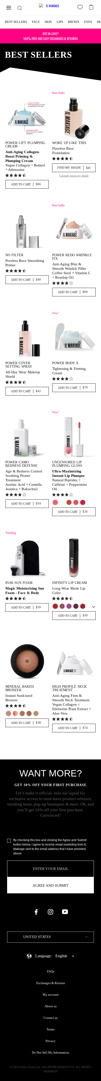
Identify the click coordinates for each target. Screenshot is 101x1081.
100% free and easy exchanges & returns (50, 36)
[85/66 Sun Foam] (27, 558)
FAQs (50, 971)
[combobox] (50, 937)
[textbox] (50, 937)
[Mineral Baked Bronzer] (27, 662)
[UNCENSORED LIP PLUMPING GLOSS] (74, 437)
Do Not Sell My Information (50, 1052)
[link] (16, 175)
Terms (50, 1029)
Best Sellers (16, 22)
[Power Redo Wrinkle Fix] (74, 230)
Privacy (51, 1041)
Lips (60, 22)
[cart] (91, 7)
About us (51, 1006)
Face (36, 22)
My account (51, 994)
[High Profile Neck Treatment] (74, 662)
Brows (73, 22)
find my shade (73, 167)
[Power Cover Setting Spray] (27, 338)
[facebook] (36, 912)
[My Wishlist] (80, 8)
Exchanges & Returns (50, 983)
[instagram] (50, 912)
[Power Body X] (74, 338)
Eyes (88, 22)
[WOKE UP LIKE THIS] (74, 118)
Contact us (50, 1018)
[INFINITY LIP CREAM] (74, 558)
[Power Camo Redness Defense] (27, 437)
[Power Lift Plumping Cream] (27, 118)
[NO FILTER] (27, 230)
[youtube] (65, 912)
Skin (48, 22)
